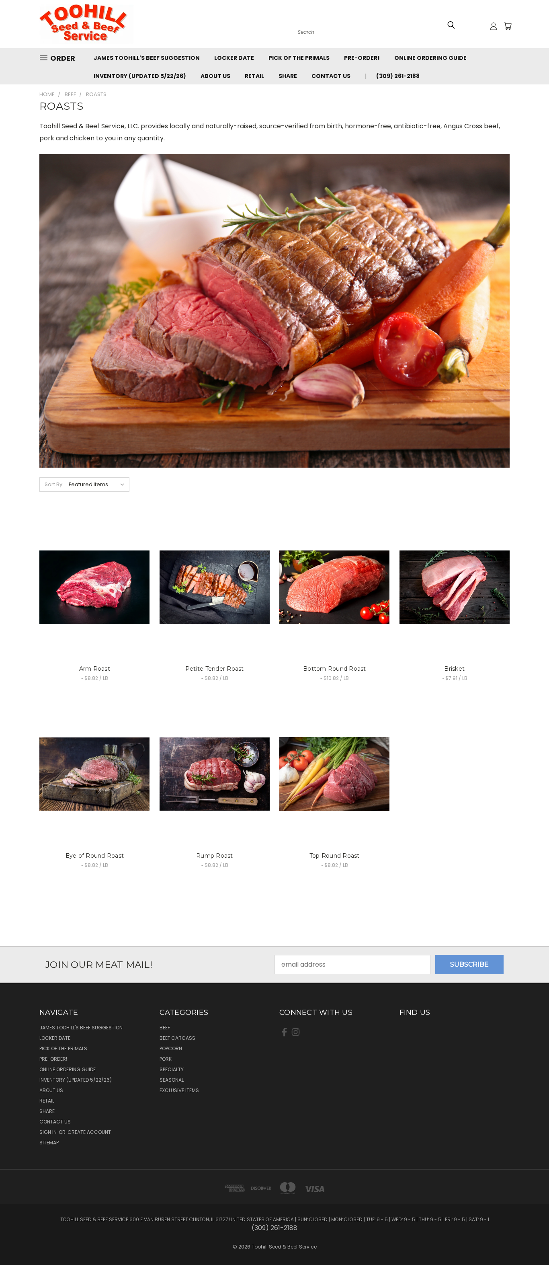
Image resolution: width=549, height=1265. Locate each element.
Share (288, 76)
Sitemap (49, 1142)
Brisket (454, 668)
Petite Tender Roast (214, 668)
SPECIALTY (172, 1069)
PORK (166, 1059)
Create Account (89, 1132)
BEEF (165, 1027)
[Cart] (508, 26)
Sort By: (54, 484)
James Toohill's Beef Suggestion (147, 58)
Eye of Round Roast (95, 855)
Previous (526, 1233)
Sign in (48, 1132)
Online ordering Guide (430, 58)
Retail (254, 76)
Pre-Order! (362, 58)
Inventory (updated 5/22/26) (140, 76)
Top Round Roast (334, 855)
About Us (215, 76)
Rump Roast (214, 855)
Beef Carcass (177, 1038)
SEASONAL (172, 1079)
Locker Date (234, 58)
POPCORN (171, 1048)
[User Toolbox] (494, 26)
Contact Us (330, 76)
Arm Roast (94, 668)
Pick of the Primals (299, 58)
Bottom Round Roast (334, 668)
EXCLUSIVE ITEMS (179, 1090)
